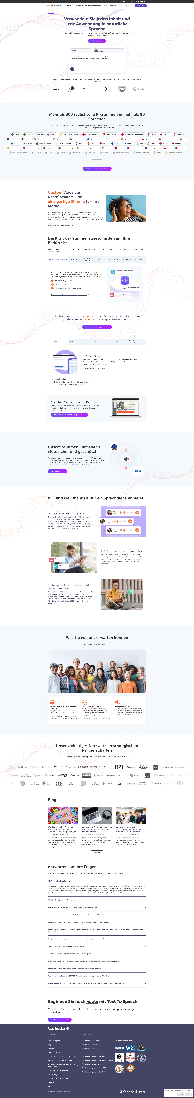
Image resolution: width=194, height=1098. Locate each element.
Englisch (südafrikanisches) (130, 139)
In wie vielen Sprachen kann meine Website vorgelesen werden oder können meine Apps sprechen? (84, 961)
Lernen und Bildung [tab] (87, 259)
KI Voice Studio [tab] (58, 342)
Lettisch (120, 148)
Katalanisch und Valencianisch (70, 134)
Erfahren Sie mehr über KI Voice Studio (96, 368)
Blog (49, 1045)
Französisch (29, 143)
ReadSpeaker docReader (90, 1045)
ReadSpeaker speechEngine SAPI (93, 1072)
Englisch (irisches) (77, 139)
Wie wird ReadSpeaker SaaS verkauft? (61, 900)
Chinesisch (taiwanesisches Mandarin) (134, 134)
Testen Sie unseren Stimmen (96, 169)
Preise (105, 5)
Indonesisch (178, 143)
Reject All (180, 1094)
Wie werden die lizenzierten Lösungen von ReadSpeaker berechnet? (73, 907)
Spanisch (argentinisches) (142, 152)
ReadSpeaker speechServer (91, 1064)
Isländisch (165, 143)
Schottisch (114, 139)
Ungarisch (152, 143)
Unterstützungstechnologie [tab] (58, 259)
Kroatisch (153, 134)
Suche (137, 1)
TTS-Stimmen (129, 5)
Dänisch (179, 134)
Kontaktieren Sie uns (141, 5)
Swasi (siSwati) (91, 152)
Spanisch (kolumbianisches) (175, 152)
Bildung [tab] (97, 342)
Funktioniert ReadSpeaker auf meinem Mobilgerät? (66, 946)
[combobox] (80, 50)
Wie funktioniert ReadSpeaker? (59, 881)
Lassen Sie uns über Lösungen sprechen (68, 415)
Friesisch (81, 143)
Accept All (188, 1094)
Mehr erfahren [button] (97, 159)
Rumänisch (38, 152)
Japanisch (95, 148)
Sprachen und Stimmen (123, 1041)
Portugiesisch (181, 148)
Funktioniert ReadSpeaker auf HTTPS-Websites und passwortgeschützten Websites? (79, 976)
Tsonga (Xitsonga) (76, 152)
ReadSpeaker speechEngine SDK (93, 1056)
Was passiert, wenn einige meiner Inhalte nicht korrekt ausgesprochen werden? (77, 939)
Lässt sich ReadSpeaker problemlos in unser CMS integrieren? (70, 954)
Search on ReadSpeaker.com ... (59, 1079)
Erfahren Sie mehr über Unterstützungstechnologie (69, 295)
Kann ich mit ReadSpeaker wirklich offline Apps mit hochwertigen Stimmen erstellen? (79, 922)
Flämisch (27, 139)
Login (131, 1)
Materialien (113, 5)
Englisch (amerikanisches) (168, 139)
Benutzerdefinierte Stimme (93, 5)
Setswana (62, 152)
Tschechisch (166, 134)
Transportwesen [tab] (126, 259)
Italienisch (82, 148)
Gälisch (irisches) (14, 148)
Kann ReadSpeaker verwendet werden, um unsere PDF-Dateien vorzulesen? (75, 968)
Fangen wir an (56, 471)
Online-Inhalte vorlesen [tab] (77, 342)
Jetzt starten (96, 41)
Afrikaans (16, 134)
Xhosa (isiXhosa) (50, 148)
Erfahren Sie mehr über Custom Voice (61, 225)
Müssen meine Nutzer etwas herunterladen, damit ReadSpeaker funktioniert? (76, 915)
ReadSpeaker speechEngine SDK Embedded (97, 1060)
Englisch (144, 1)
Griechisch (117, 143)
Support (125, 1)
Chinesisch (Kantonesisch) (92, 134)
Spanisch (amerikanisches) (122, 152)
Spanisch (159, 152)
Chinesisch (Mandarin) (111, 134)
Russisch (50, 152)
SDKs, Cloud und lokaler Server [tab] (136, 342)
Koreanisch (108, 148)
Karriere (51, 1049)
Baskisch (40, 134)
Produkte (68, 5)
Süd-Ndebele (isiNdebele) (32, 148)
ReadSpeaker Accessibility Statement (61, 1060)
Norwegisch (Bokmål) (135, 148)
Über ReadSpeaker (54, 1041)
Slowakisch (105, 152)
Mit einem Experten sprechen (96, 327)
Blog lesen (97, 852)
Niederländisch (14, 139)
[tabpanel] (97, 284)
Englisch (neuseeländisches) (97, 139)
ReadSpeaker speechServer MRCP (94, 1068)
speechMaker (60, 379)
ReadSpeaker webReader (91, 1041)
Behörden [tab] (74, 259)
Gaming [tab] (100, 259)
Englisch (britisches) (150, 139)
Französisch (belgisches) (45, 143)
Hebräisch (129, 143)
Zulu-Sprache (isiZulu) (67, 148)
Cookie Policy (52, 1075)
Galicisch (93, 143)
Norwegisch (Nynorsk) (153, 148)
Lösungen (78, 5)
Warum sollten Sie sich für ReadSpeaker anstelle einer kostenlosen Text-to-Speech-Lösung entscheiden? (86, 983)
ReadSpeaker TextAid (89, 1049)
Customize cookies (184, 1092)
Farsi (184, 139)
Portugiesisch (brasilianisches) (20, 152)
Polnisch (169, 148)
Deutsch (105, 143)
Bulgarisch (52, 134)
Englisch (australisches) (43, 139)
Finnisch (16, 143)
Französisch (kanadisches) (65, 143)
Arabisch (29, 134)
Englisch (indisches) (61, 139)
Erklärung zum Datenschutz (58, 1071)
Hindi (141, 143)
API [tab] (117, 342)
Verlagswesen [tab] (113, 259)
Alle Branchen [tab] (139, 259)
